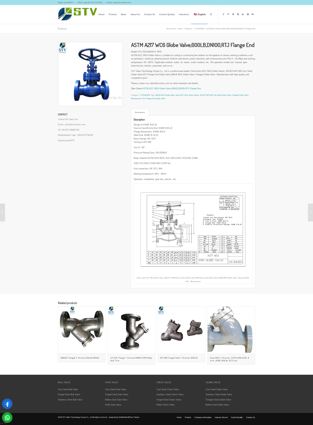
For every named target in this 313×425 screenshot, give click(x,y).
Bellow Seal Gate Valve (116, 399)
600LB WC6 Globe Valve (165, 95)
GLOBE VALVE (213, 382)
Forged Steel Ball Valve (69, 394)
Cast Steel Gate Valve (115, 389)
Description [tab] (139, 112)
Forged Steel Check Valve (168, 399)
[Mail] (252, 14)
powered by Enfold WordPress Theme (124, 417)
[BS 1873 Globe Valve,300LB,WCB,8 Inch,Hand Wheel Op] (2, 212)
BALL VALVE (64, 382)
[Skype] (238, 14)
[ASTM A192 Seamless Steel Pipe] (310, 212)
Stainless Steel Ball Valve (70, 399)
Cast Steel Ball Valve (68, 389)
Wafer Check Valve (165, 405)
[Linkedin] (242, 14)
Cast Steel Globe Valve (217, 389)
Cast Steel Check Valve (167, 389)
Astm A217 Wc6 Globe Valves (187, 95)
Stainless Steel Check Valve (169, 394)
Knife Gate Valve (113, 405)
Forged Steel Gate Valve (116, 394)
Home (180, 29)
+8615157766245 (85, 135)
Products (62, 28)
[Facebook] (223, 14)
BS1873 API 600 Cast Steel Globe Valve (215, 95)
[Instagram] (247, 14)
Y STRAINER (199, 29)
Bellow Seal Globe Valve (217, 405)
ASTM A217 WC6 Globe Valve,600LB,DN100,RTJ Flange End (171, 88)
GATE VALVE (111, 382)
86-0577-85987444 (70, 130)
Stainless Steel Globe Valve (219, 394)
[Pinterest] (228, 14)
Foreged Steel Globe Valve (218, 399)
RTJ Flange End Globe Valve (153, 98)
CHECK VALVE (163, 382)
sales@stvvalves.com (75, 124)
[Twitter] (233, 14)
